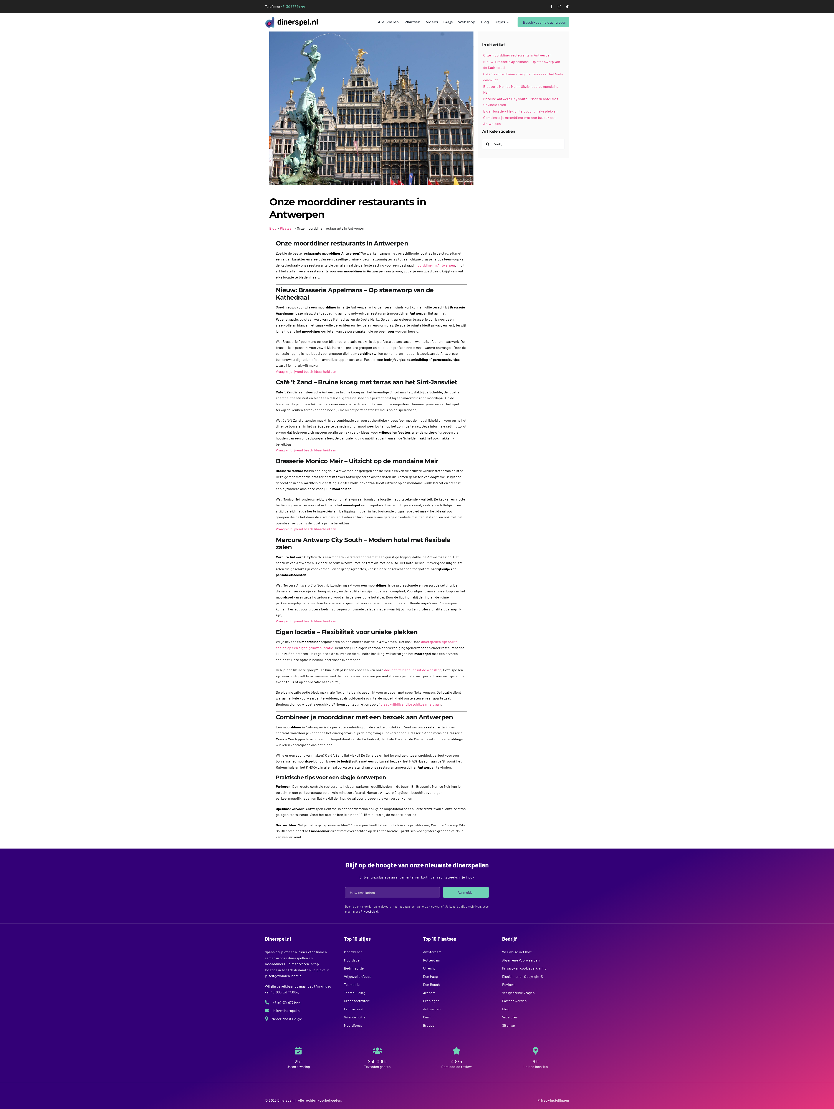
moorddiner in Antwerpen (435, 265)
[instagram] (559, 6)
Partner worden (514, 1001)
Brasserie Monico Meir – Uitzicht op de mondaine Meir (521, 89)
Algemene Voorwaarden (521, 960)
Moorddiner (353, 952)
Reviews (509, 984)
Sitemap (508, 1025)
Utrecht (429, 968)
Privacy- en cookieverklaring (524, 968)
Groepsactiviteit (357, 1001)
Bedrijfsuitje (354, 968)
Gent (427, 1017)
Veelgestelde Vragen (518, 993)
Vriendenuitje (355, 1017)
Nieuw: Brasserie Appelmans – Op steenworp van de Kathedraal (521, 65)
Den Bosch (431, 984)
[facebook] (551, 6)
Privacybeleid (369, 911)
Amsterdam (432, 952)
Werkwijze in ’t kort (517, 952)
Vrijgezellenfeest (357, 976)
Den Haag (430, 976)
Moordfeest (353, 1025)
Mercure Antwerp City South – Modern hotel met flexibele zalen (520, 102)
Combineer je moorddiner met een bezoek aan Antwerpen (519, 120)
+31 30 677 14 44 (293, 6)
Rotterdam (431, 960)
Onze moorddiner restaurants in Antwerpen (517, 55)
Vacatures (510, 1017)
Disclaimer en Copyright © (522, 976)
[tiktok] (567, 6)
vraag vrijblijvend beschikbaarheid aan (411, 704)
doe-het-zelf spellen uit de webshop (412, 670)
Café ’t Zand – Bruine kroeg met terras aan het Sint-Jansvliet (523, 77)
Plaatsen (287, 228)
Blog (272, 228)
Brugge (429, 1025)
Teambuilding (354, 993)
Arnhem (429, 993)
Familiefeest (354, 1009)
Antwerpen (432, 1009)
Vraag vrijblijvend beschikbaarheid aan (306, 371)
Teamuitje (352, 984)
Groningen (431, 1001)
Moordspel (352, 960)
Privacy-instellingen (553, 1100)
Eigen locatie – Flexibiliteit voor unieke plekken (520, 111)
